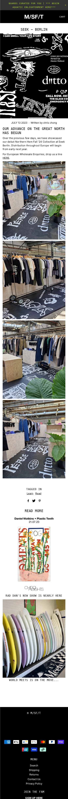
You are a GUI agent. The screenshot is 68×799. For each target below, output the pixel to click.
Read (38, 493)
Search (34, 765)
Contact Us (34, 779)
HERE (6, 157)
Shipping (34, 770)
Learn (30, 493)
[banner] (34, 17)
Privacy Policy (34, 783)
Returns (34, 774)
